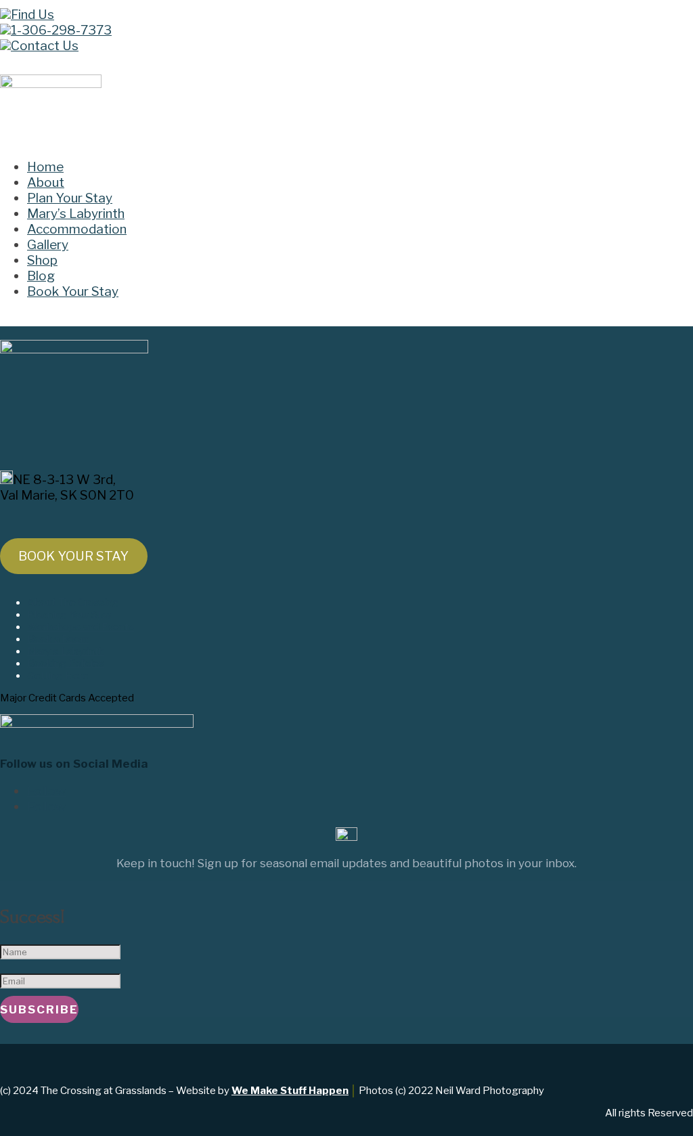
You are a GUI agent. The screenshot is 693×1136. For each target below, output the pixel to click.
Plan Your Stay (69, 198)
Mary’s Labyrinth (76, 213)
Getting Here (58, 676)
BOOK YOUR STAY (73, 556)
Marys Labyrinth (65, 651)
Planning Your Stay (69, 615)
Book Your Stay (72, 291)
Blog (41, 276)
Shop (42, 260)
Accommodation (77, 229)
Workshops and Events (80, 627)
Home (45, 167)
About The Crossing (73, 602)
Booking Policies (65, 663)
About (45, 182)
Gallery (47, 245)
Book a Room (58, 639)
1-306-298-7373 (61, 30)
